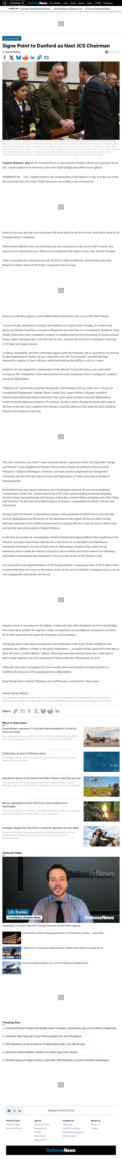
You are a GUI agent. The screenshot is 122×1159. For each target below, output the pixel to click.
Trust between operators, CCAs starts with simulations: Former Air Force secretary (39, 729)
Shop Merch (40, 1139)
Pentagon (108, 3)
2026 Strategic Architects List (68, 8)
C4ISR (98, 3)
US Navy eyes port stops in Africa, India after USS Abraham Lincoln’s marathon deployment (57, 1060)
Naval (73, 3)
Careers (94, 1128)
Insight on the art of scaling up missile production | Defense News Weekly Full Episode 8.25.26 (62, 947)
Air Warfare (55, 3)
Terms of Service (14, 1128)
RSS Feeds (39, 1135)
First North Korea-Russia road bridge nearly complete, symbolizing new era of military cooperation (61, 1028)
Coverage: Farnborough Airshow (35, 8)
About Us (95, 1124)
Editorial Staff (69, 1135)
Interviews (11, 38)
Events (37, 1132)
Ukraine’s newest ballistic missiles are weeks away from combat (41, 1052)
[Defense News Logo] (37, 3)
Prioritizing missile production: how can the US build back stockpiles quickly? (55, 962)
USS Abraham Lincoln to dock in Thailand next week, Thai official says (45, 1044)
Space (81, 3)
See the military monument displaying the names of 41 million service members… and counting (62, 932)
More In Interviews (14, 722)
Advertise (67, 1124)
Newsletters (40, 1128)
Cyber (90, 3)
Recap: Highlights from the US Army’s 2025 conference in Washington (35, 804)
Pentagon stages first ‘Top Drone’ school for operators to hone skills (40, 827)
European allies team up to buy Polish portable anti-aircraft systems (43, 1036)
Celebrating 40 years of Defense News (24, 753)
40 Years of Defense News (97, 8)
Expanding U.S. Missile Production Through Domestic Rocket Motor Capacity (41, 925)
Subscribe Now (42, 1124)
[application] (61, 890)
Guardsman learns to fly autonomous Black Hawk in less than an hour (41, 778)
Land (65, 3)
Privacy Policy (13, 1124)
